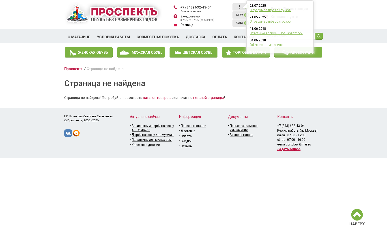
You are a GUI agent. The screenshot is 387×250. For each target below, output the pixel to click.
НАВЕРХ (357, 224)
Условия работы (113, 37)
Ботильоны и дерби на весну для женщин (153, 127)
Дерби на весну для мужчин (153, 135)
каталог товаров (157, 98)
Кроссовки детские (146, 145)
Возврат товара (241, 135)
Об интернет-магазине (266, 45)
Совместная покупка (158, 37)
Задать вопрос (289, 149)
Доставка (195, 37)
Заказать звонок (191, 11)
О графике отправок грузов (270, 10)
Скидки (186, 141)
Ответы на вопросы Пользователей (276, 33)
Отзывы (186, 146)
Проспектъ (73, 69)
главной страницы (208, 98)
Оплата (219, 37)
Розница (187, 25)
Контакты (244, 37)
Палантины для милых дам (152, 139)
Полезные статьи (193, 126)
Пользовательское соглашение (244, 127)
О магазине (79, 37)
